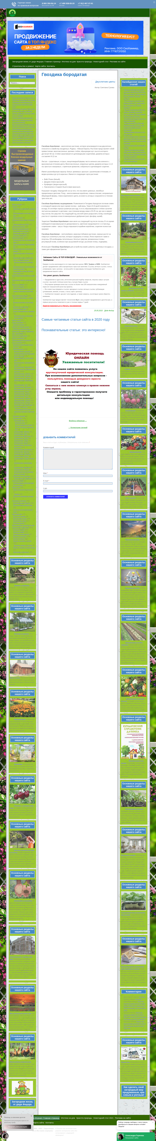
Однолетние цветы (19, 521)
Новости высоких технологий (23, 489)
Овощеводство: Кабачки (22, 376)
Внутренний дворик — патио (23, 298)
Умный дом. (125, 1062)
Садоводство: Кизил (21, 443)
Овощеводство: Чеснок (22, 403)
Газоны (14, 206)
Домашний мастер (18, 226)
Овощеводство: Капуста (22, 378)
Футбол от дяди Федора (21, 329)
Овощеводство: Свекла (22, 398)
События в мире (18, 481)
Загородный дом (18, 238)
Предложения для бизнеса (21, 340)
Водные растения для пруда (23, 302)
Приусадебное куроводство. (20, 1062)
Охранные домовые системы (23, 496)
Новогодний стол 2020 (21, 224)
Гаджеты (17, 494)
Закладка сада (20, 423)
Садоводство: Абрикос (22, 432)
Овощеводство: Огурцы (22, 389)
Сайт (45, 488)
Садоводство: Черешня (22, 467)
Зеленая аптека (18, 325)
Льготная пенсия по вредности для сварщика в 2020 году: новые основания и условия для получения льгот (135, 1006)
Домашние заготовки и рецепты (23, 220)
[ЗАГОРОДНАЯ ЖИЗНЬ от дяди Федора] (23, 12)
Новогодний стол (101, 62)
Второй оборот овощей (22, 351)
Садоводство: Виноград (22, 436)
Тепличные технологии (23, 409)
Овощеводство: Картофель (23, 380)
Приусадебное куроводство (22, 505)
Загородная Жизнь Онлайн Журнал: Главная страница (34, 1118)
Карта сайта (40, 66)
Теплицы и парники (21, 407)
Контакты (51, 66)
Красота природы (84, 62)
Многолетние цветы (20, 518)
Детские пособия (19, 530)
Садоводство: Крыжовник (23, 449)
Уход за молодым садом (23, 425)
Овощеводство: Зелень (22, 374)
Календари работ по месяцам (22, 280)
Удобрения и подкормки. (23, 901)
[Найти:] (22, 83)
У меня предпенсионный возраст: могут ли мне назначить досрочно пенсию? (22, 120)
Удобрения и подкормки (21, 476)
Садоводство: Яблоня (21, 469)
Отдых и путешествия (19, 336)
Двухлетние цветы (19, 516)
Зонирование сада (19, 309)
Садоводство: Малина (21, 452)
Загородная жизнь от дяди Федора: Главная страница (36, 62)
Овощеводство (18, 349)
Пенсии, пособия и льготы (22, 541)
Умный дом (16, 487)
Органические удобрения (23, 478)
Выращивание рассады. (134, 809)
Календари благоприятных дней (23, 275)
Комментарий (48, 447)
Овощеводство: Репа (21, 396)
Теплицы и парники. (21, 634)
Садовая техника (19, 416)
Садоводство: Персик (21, 456)
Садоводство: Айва (20, 434)
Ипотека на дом (69, 62)
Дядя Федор (109, 311)
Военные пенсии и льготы (23, 545)
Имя (45, 473)
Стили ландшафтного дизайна (23, 311)
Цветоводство (17, 514)
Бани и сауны (17, 204)
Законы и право (18, 532)
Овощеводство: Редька (22, 394)
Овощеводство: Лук (20, 385)
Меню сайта (16, 320)
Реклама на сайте (117, 62)
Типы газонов (17, 218)
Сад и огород (17, 342)
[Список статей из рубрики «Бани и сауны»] (22, 668)
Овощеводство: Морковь (22, 387)
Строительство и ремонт (23, 66)
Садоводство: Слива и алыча (24, 458)
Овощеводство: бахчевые (23, 367)
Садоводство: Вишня (21, 438)
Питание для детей (20, 235)
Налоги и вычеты (19, 539)
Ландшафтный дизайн (20, 296)
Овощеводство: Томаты (22, 400)
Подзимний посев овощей (23, 405)
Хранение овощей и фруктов (24, 411)
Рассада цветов (18, 523)
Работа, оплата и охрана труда (24, 547)
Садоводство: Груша (21, 440)
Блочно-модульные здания (23, 262)
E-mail (46, 481)
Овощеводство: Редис (21, 391)
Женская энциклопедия (20, 229)
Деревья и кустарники (20, 307)
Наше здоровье (17, 322)
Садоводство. (130, 410)
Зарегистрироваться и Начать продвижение (62, 306)
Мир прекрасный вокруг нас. (20, 1013)
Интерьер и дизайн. (128, 855)
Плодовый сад (19, 420)
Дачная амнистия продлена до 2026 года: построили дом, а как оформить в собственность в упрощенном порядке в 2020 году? (23, 102)
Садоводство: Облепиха (22, 454)
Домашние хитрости (20, 233)
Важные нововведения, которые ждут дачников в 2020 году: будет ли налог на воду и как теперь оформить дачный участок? (135, 94)
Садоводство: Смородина (23, 463)
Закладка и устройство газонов (24, 209)
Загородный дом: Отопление (23, 253)
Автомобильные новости (21, 503)
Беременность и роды (21, 231)
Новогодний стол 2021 (103, 1118)
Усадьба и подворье (19, 501)
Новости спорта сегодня (20, 327)
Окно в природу (18, 287)
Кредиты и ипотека (19, 536)
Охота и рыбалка (18, 338)
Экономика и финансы (21, 552)
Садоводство (17, 418)
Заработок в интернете (21, 534)
